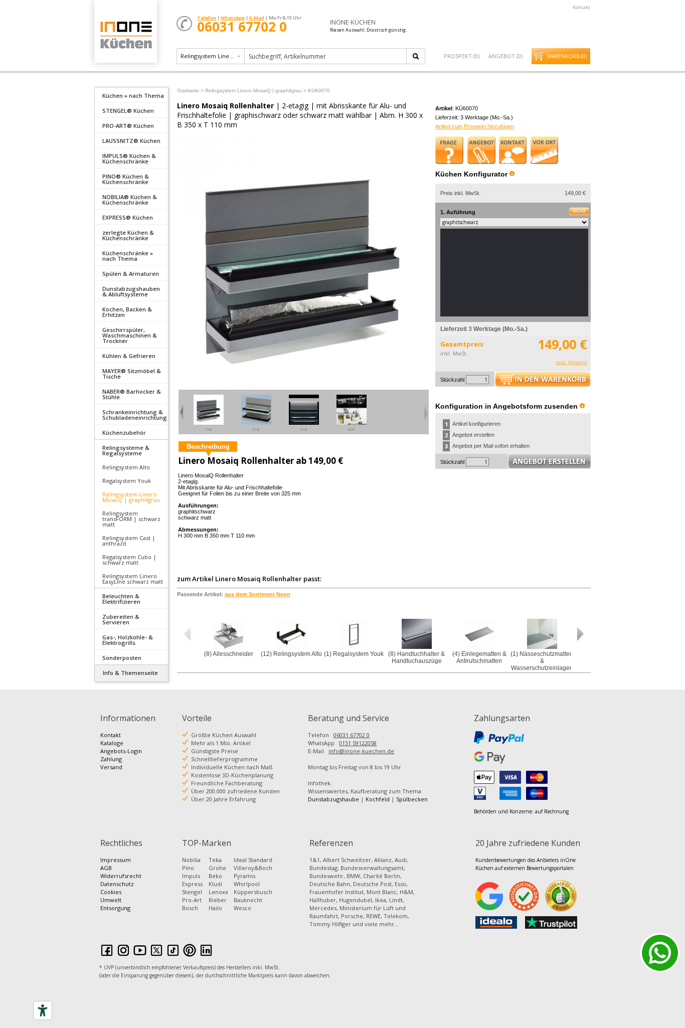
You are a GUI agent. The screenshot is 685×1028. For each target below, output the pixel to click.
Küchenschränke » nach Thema (127, 255)
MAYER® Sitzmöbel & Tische (131, 373)
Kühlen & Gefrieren (128, 356)
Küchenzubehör (124, 432)
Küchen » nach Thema (133, 95)
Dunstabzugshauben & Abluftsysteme (131, 291)
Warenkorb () (567, 56)
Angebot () (505, 56)
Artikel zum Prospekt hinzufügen (474, 126)
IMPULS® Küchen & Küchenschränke (129, 158)
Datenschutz (117, 884)
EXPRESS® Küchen (127, 217)
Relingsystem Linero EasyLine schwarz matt (132, 578)
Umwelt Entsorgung (115, 904)
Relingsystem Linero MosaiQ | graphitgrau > (255, 90)
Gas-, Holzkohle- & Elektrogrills (127, 639)
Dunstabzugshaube (333, 799)
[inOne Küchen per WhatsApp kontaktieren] (660, 953)
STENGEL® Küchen (128, 110)
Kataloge (111, 743)
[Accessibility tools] (42, 1010)
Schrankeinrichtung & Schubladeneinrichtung (134, 414)
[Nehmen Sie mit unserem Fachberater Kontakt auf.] (513, 150)
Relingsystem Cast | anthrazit (128, 540)
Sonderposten (121, 657)
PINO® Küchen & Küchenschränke (125, 179)
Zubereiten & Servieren (120, 619)
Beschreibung (208, 446)
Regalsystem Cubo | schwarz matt (129, 559)
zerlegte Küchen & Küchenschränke (128, 235)
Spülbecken (412, 799)
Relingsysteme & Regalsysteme (125, 450)
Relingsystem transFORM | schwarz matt (131, 518)
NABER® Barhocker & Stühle (131, 394)
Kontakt (581, 7)
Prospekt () (461, 56)
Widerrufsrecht (120, 876)
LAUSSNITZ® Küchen (131, 140)
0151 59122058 (358, 743)
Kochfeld (378, 799)
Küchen (125, 35)
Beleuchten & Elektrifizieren (121, 598)
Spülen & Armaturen (130, 273)
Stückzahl (452, 380)
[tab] (131, 94)
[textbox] (326, 56)
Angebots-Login (121, 751)
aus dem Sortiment (257, 594)
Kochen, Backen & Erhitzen (127, 311)
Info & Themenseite (130, 672)
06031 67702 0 (351, 735)
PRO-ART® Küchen (128, 125)
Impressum (115, 860)
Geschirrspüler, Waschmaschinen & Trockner (129, 335)
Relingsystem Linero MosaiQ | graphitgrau (131, 496)
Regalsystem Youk (126, 480)
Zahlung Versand (111, 763)
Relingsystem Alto (126, 467)
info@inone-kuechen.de (361, 751)
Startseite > (190, 90)
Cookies (110, 892)
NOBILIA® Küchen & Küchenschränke (129, 199)
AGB (106, 868)
